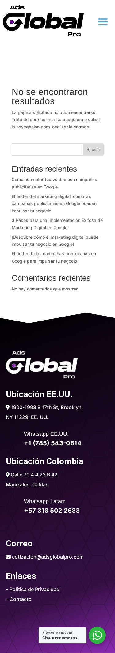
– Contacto (19, 599)
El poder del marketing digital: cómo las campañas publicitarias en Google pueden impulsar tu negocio (54, 204)
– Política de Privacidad (32, 589)
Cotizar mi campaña (58, 58)
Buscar (93, 149)
